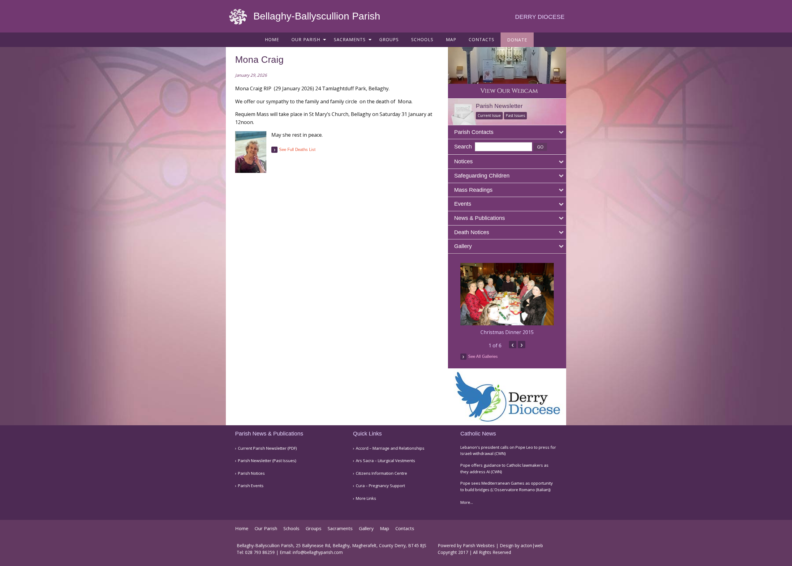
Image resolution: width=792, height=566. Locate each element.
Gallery (366, 528)
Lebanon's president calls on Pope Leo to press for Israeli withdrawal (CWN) (508, 450)
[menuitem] (272, 39)
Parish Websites (479, 545)
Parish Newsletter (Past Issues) (267, 461)
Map (451, 39)
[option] (507, 299)
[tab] (507, 132)
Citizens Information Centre (381, 473)
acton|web (532, 545)
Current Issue (489, 115)
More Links (366, 498)
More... (466, 502)
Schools (422, 39)
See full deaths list (297, 149)
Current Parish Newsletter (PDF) (267, 448)
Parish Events (251, 486)
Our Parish (305, 39)
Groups (389, 39)
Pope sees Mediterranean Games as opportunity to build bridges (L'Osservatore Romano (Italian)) (506, 486)
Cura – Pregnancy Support (380, 486)
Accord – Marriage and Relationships (390, 448)
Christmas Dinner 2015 (507, 332)
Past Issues (515, 115)
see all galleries (483, 356)
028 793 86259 (260, 552)
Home (272, 39)
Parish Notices (251, 473)
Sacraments (350, 39)
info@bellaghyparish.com (318, 552)
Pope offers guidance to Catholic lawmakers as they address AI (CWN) (504, 468)
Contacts (481, 39)
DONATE (517, 40)
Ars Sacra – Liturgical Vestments (385, 461)
